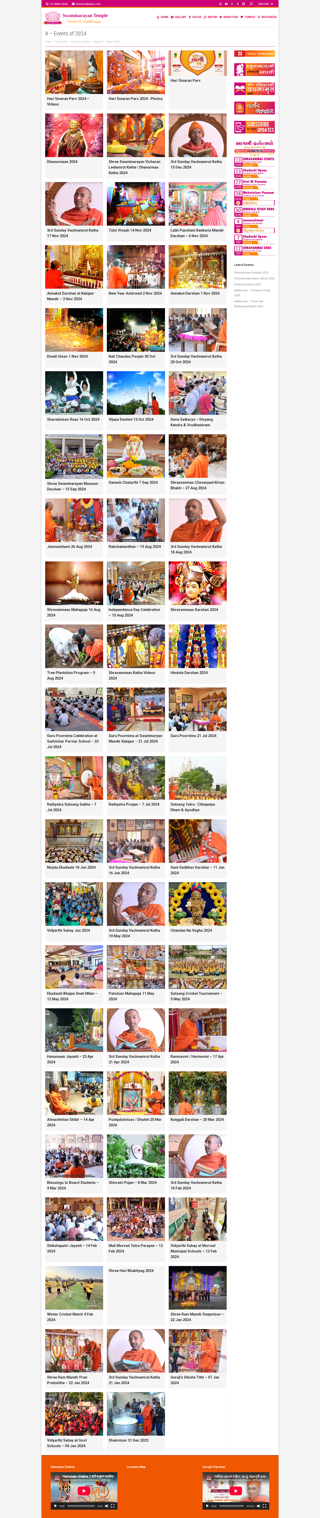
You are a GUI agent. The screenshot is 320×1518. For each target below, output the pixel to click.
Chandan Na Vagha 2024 (191, 930)
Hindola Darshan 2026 (247, 284)
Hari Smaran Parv (186, 80)
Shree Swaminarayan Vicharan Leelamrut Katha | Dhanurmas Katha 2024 (134, 167)
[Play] (55, 1506)
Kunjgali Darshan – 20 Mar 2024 (197, 1119)
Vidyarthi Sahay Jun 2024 (68, 930)
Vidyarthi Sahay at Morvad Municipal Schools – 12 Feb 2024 (194, 1251)
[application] (84, 1491)
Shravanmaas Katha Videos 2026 (254, 278)
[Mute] (107, 1506)
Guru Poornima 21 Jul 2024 (193, 736)
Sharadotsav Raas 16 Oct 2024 (73, 419)
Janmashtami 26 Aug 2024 (69, 546)
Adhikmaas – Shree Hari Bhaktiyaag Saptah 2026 (249, 304)
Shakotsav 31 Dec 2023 (128, 1440)
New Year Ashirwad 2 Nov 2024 (135, 293)
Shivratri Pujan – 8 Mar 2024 (132, 1182)
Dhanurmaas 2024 (62, 161)
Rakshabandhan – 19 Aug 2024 (135, 546)
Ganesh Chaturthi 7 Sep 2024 (133, 482)
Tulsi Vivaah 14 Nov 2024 (130, 230)
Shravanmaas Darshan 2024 (194, 609)
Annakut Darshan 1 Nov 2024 (195, 293)
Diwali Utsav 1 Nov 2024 (67, 356)
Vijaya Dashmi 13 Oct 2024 (131, 419)
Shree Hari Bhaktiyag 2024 (131, 1270)
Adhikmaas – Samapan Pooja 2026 (252, 293)
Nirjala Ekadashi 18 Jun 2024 (71, 867)
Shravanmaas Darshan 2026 (251, 272)
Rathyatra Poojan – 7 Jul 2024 (134, 804)
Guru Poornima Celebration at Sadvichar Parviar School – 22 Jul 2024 (73, 741)
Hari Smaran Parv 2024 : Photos (136, 98)
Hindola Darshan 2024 (189, 672)
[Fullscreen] (112, 1506)
